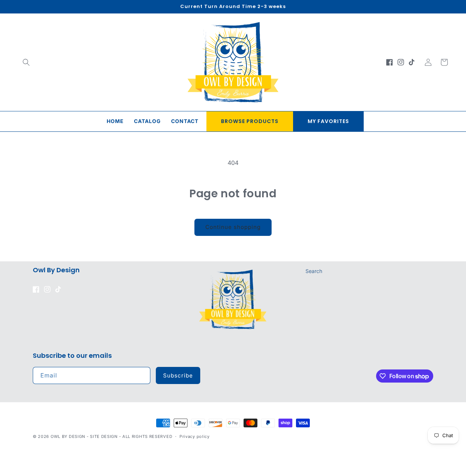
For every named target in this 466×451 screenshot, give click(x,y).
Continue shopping (233, 226)
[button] (26, 62)
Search (313, 271)
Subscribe (178, 375)
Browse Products (250, 121)
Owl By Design (68, 436)
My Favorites (328, 121)
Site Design (104, 436)
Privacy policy (194, 436)
